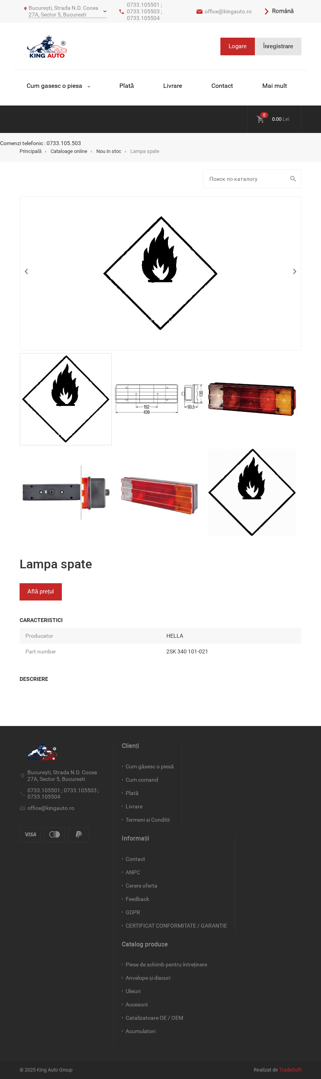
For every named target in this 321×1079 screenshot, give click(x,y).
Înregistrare (278, 46)
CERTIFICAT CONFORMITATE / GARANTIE (176, 926)
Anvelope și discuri (148, 978)
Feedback (137, 899)
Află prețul (40, 591)
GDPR (133, 912)
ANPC (133, 872)
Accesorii (137, 1004)
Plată (126, 85)
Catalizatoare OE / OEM (154, 1018)
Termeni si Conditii (148, 820)
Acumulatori (140, 1031)
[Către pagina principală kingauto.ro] (47, 46)
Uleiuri (133, 991)
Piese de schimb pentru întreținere (166, 964)
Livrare (172, 85)
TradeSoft (290, 1070)
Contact (222, 85)
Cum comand (142, 780)
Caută (294, 179)
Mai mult (274, 85)
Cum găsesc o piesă (150, 766)
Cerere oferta (141, 885)
